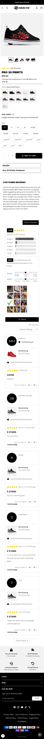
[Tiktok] (25, 707)
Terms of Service (21, 714)
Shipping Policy (34, 714)
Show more (21, 641)
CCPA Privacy (22, 718)
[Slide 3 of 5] (22, 59)
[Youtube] (22, 707)
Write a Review (30, 222)
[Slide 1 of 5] (11, 59)
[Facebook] (14, 707)
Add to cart (30, 156)
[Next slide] (41, 2)
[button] (11, 68)
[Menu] (2, 7)
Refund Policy (11, 718)
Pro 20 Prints (24, 411)
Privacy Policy (9, 714)
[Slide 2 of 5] (16, 59)
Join (37, 698)
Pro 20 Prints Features (14, 170)
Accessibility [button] (22, 722)
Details (6, 166)
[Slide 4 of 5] (27, 59)
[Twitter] (29, 707)
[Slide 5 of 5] (33, 59)
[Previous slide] (2, 2)
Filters (23, 319)
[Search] (7, 8)
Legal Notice (34, 718)
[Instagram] (18, 707)
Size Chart (7, 114)
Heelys (24, 737)
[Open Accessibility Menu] (40, 735)
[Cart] (41, 8)
